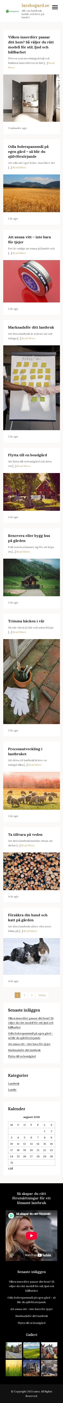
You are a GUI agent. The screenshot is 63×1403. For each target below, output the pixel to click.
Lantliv (12, 1089)
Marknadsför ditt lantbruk (31, 327)
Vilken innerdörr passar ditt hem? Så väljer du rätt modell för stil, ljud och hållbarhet (30, 1023)
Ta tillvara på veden (25, 834)
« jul (10, 1168)
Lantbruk (13, 1083)
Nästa (42, 995)
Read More (19, 167)
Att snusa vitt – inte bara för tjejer (29, 1044)
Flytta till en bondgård (27, 455)
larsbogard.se (35, 5)
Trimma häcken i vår (26, 621)
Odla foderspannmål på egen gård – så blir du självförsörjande (28, 151)
